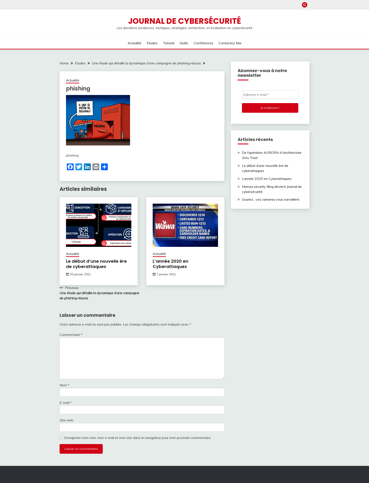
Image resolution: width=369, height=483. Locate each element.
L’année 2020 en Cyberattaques (170, 264)
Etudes (152, 43)
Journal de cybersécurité (184, 21)
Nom (64, 385)
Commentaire (71, 334)
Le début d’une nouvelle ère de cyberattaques (96, 264)
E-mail (66, 402)
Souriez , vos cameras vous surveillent (270, 199)
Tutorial (168, 43)
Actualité (134, 43)
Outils (184, 43)
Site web (66, 420)
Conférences (203, 43)
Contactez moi (230, 43)
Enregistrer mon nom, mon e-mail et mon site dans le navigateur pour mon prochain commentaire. (137, 438)
